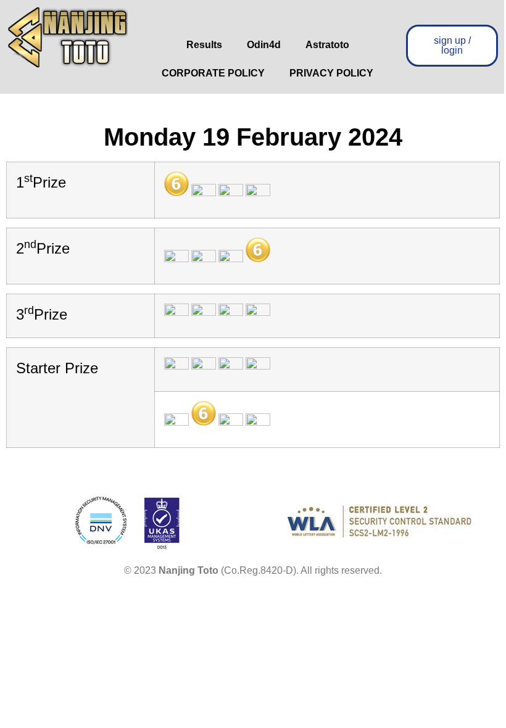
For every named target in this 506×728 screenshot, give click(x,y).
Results (204, 44)
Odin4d (264, 44)
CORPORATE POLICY (213, 73)
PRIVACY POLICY (331, 73)
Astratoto (327, 44)
